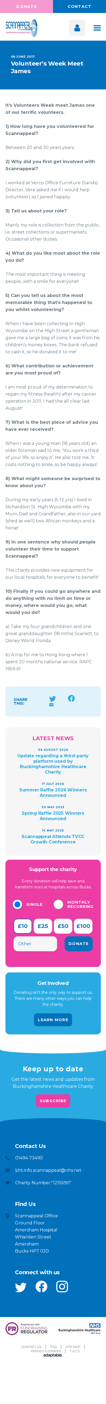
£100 (83, 926)
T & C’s (75, 1351)
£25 (43, 926)
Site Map (73, 1347)
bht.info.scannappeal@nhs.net (48, 1170)
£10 (23, 926)
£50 (63, 926)
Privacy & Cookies (46, 1351)
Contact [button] (80, 6)
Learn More (53, 1019)
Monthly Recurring (80, 904)
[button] (21, 1287)
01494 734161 (29, 1157)
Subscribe (53, 1100)
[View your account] (77, 28)
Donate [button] (26, 6)
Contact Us (31, 1347)
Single (34, 904)
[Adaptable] (53, 1355)
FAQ (53, 1347)
